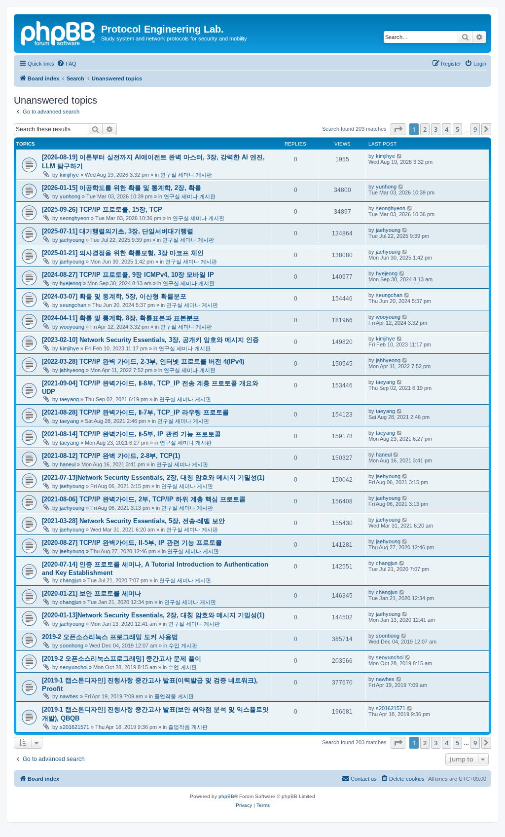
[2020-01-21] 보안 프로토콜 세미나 (91, 593)
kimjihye (69, 175)
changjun (70, 580)
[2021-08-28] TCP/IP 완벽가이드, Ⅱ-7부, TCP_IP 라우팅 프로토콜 (135, 412)
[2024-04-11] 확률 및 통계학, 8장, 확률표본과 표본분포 (120, 318)
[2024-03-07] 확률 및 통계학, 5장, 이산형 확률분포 (114, 296)
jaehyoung (72, 240)
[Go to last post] (400, 156)
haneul (67, 464)
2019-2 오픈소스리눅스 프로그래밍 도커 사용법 (110, 637)
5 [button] (457, 129)
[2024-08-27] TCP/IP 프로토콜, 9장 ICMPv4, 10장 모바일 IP (128, 274)
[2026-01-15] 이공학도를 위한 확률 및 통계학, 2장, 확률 (121, 187)
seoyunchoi (73, 667)
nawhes (69, 696)
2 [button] (425, 129)
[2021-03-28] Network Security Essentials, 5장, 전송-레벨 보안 (133, 521)
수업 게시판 (183, 645)
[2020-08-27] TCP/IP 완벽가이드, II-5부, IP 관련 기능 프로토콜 (132, 542)
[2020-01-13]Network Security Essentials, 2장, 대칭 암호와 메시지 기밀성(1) (153, 615)
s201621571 (74, 727)
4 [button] (446, 129)
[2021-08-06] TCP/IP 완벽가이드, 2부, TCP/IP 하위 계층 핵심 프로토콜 (144, 499)
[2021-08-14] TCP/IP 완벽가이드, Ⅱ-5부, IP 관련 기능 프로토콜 (131, 434)
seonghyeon (74, 218)
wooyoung (72, 327)
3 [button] (435, 129)
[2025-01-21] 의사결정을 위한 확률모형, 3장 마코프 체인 (123, 253)
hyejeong (70, 283)
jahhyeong (72, 370)
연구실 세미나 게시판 (186, 175)
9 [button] (475, 129)
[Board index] (58, 32)
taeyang (69, 399)
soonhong (71, 645)
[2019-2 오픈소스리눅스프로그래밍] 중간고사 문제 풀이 (121, 658)
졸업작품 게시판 (174, 696)
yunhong (70, 196)
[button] (398, 129)
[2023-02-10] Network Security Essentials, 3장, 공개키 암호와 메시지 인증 (150, 339)
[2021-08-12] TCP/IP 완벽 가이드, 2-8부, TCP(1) (111, 455)
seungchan (73, 305)
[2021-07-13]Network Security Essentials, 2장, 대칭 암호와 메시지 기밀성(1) (153, 477)
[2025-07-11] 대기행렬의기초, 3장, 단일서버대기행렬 (117, 231)
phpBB (226, 796)
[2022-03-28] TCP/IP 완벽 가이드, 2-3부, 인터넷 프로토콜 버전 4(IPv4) (143, 361)
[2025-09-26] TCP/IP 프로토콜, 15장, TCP (102, 209)
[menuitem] (66, 64)
